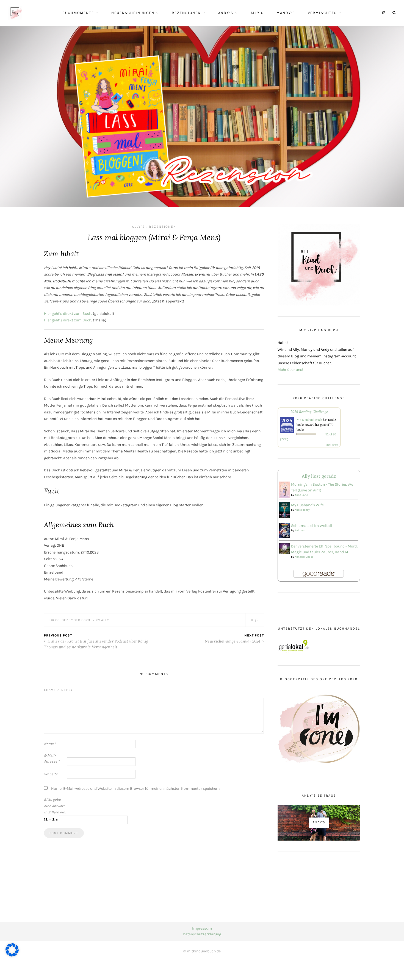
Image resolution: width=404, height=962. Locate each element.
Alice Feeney (302, 509)
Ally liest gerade (319, 476)
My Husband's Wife (307, 505)
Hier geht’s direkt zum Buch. (68, 313)
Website (51, 774)
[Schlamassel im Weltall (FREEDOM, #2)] (284, 530)
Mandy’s (285, 13)
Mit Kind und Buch (309, 419)
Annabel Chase (304, 556)
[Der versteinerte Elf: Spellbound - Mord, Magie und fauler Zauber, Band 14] (284, 548)
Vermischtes (322, 13)
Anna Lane (301, 495)
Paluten (300, 530)
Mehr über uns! (290, 369)
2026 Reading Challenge (309, 411)
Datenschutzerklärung (202, 934)
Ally (105, 620)
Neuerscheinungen (132, 13)
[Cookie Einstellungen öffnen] (12, 955)
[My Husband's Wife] (284, 510)
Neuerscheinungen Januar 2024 (233, 641)
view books (332, 444)
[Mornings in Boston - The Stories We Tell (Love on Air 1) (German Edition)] (284, 489)
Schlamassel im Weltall (311, 525)
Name (50, 744)
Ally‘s (257, 13)
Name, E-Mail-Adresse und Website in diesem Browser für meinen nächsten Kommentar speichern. (135, 788)
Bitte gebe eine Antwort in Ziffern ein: (55, 805)
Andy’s (225, 13)
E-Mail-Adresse (51, 758)
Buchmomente (78, 13)
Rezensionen (186, 13)
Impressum (202, 928)
